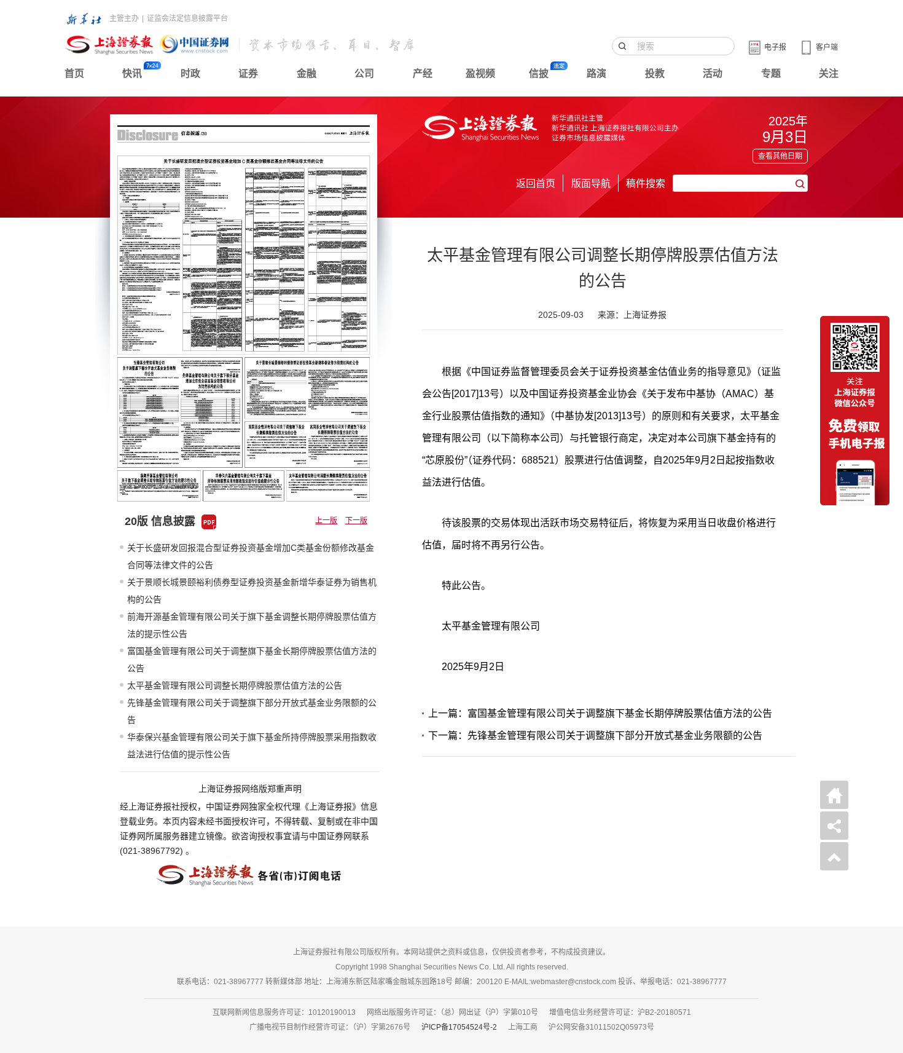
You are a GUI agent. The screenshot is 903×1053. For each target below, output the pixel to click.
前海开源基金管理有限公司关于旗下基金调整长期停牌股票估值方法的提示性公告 (252, 625)
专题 (771, 73)
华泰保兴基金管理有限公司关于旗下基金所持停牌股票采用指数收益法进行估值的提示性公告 (252, 745)
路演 (596, 73)
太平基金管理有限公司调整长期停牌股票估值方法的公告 (234, 685)
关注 (828, 73)
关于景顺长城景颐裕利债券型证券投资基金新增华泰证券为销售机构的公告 (252, 590)
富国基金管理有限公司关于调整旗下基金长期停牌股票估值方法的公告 (252, 659)
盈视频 (480, 73)
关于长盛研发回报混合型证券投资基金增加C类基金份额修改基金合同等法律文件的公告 (250, 556)
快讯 (132, 73)
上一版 (326, 520)
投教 (655, 73)
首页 (74, 73)
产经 (422, 73)
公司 (364, 73)
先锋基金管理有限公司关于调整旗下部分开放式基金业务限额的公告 (252, 711)
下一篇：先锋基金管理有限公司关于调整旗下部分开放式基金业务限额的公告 (595, 735)
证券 (248, 73)
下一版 (356, 520)
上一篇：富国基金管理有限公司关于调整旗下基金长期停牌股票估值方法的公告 (600, 713)
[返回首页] (834, 795)
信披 (539, 73)
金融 (306, 73)
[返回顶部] (834, 856)
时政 (190, 73)
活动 (712, 73)
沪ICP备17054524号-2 (459, 1027)
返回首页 (535, 183)
